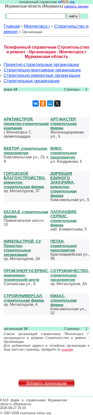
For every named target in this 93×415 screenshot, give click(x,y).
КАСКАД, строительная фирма (26, 214)
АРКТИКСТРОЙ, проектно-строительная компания (26, 123)
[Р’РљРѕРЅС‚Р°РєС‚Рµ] (36, 103)
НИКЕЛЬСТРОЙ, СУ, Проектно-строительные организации (22, 248)
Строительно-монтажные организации (42, 69)
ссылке (67, 349)
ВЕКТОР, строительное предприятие (25, 150)
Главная (12, 26)
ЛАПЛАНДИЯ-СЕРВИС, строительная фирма (63, 218)
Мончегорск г (37, 26)
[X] (57, 103)
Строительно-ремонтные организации (42, 75)
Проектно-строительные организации (41, 64)
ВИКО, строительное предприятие (63, 152)
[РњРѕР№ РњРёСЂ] (50, 103)
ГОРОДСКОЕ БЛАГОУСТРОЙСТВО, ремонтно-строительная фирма (25, 180)
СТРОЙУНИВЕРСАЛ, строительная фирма (24, 298)
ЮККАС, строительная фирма (63, 300)
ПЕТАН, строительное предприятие (63, 245)
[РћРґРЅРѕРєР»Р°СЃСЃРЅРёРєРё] (43, 103)
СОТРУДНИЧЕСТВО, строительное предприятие (69, 275)
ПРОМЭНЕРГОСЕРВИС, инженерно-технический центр (26, 275)
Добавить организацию (46, 383)
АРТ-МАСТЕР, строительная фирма (63, 123)
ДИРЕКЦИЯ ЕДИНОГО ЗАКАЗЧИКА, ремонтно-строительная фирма (63, 184)
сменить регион (76, 6)
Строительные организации (32, 80)
